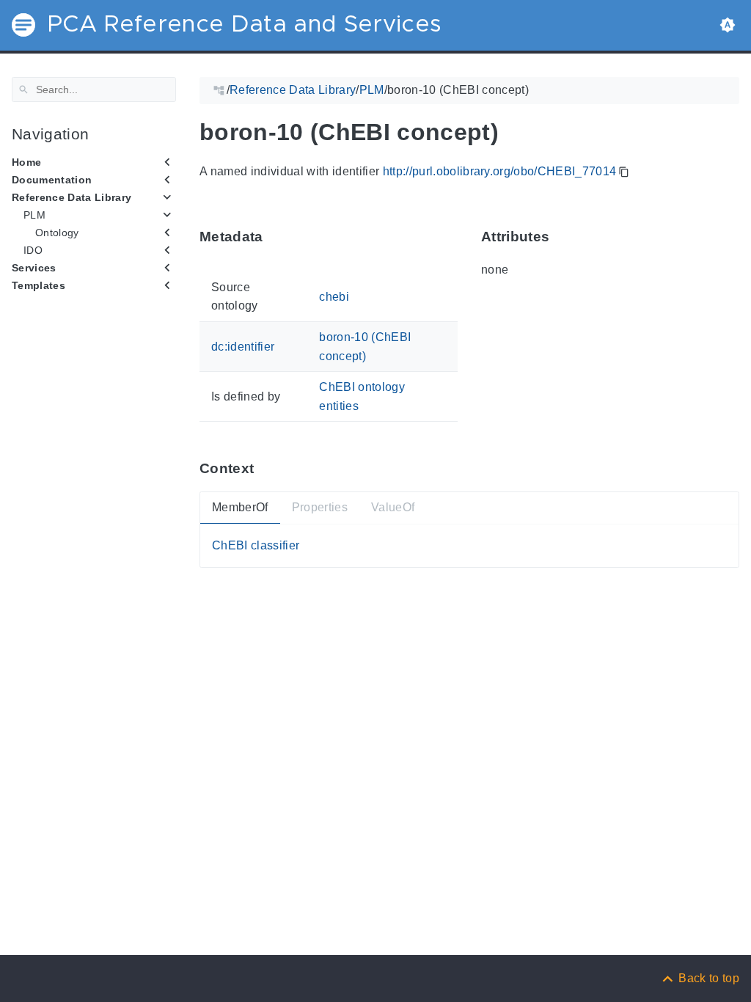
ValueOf (392, 507)
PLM (34, 215)
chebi (334, 296)
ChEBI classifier (255, 545)
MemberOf (240, 507)
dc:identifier (242, 346)
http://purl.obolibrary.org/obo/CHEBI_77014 (500, 171)
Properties (320, 507)
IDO (33, 250)
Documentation (52, 180)
